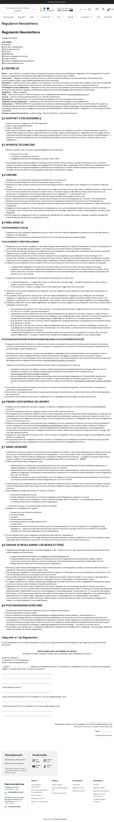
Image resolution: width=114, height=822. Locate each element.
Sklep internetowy (54, 819)
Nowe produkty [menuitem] (8, 17)
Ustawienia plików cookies (99, 800)
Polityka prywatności (59, 793)
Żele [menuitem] (58, 17)
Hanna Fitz (49, 761)
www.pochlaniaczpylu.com (78, 94)
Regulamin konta (78, 788)
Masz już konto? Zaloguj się (14, 763)
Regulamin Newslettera (101, 791)
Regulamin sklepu (99, 788)
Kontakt (96, 785)
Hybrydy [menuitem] (71, 17)
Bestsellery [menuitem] (21, 17)
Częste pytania (57, 785)
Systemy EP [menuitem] (45, 17)
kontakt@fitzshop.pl (15, 792)
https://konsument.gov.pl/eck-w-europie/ (58, 360)
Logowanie (76, 785)
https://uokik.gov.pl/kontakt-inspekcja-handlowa (29, 374)
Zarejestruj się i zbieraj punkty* (15, 760)
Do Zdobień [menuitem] (85, 17)
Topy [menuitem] (98, 17)
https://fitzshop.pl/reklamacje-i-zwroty (54, 425)
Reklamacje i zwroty (38, 798)
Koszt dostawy (36, 795)
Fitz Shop (38, 761)
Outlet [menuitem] (32, 17)
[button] (90, 9)
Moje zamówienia (79, 791)
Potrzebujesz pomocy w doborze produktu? (18, 9)
